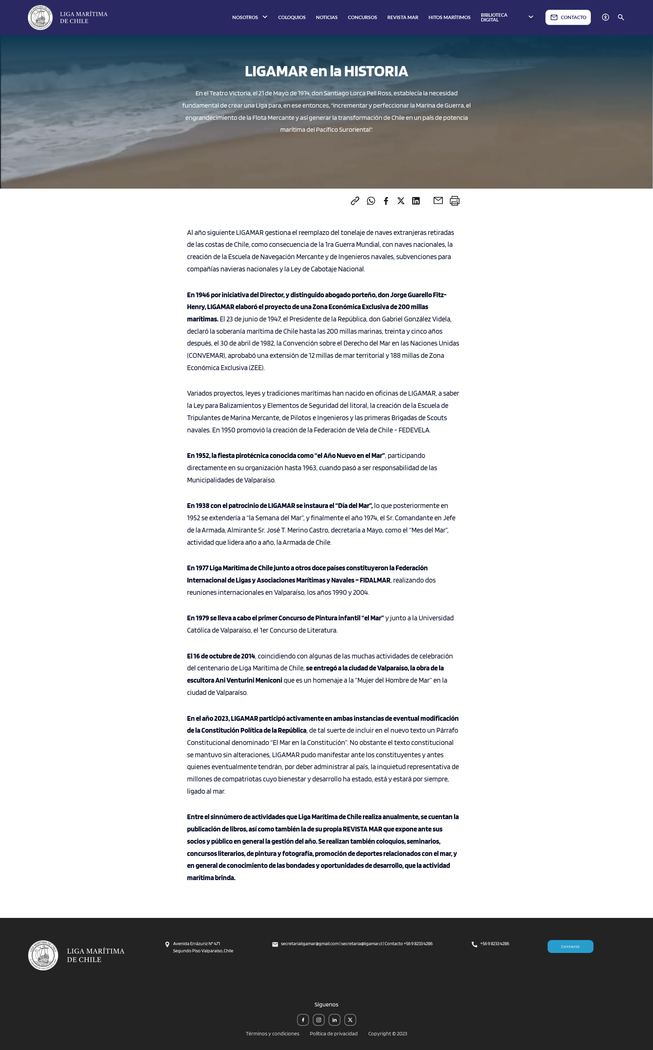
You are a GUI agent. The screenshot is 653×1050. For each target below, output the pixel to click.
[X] (401, 200)
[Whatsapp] (371, 200)
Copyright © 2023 (387, 1033)
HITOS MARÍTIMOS (450, 17)
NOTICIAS (327, 17)
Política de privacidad (334, 1033)
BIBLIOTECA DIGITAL (494, 17)
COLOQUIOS (292, 17)
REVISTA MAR (402, 17)
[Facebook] (386, 200)
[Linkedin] (416, 200)
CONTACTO (573, 17)
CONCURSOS (362, 17)
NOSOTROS (245, 17)
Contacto (570, 946)
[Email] (438, 200)
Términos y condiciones (272, 1033)
